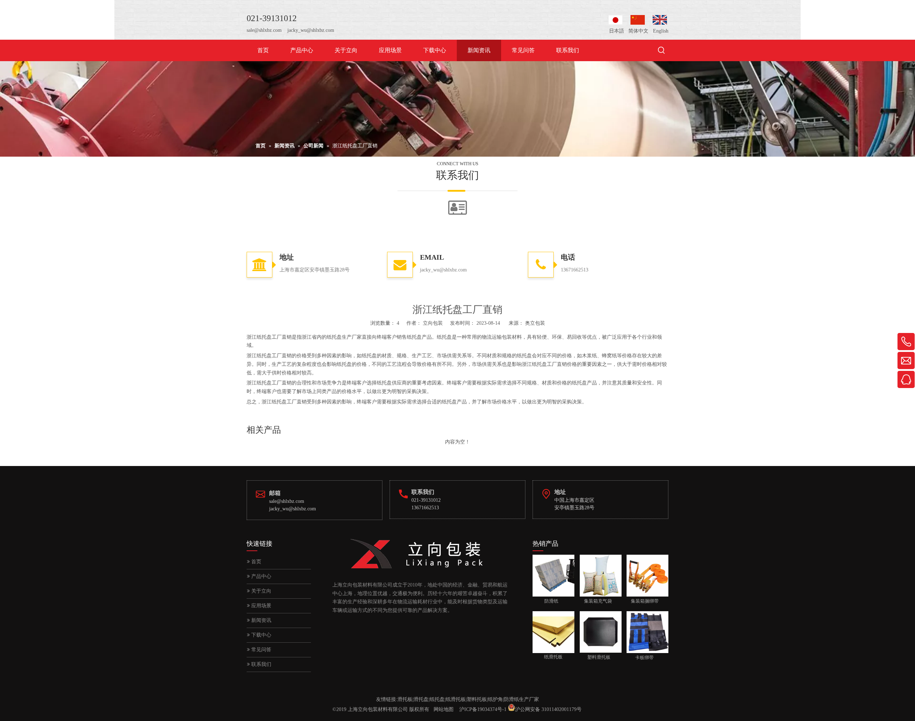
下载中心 (260, 635)
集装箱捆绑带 (643, 601)
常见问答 (260, 649)
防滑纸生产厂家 (521, 699)
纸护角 (495, 699)
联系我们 (260, 664)
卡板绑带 (640, 657)
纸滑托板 (456, 699)
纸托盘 (437, 699)
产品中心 (260, 576)
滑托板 (404, 699)
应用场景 (260, 605)
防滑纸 (545, 601)
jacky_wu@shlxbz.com (310, 30)
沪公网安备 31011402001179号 (548, 709)
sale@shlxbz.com (264, 30)
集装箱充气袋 (596, 601)
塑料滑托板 (595, 657)
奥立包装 (535, 323)
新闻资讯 (260, 620)
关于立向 (260, 591)
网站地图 (444, 709)
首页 (255, 561)
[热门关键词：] (661, 50)
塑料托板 (477, 699)
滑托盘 (421, 699)
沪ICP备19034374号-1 (482, 709)
